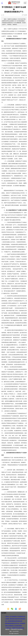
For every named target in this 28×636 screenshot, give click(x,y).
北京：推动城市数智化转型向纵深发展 (13, 621)
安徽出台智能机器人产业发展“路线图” (13, 625)
